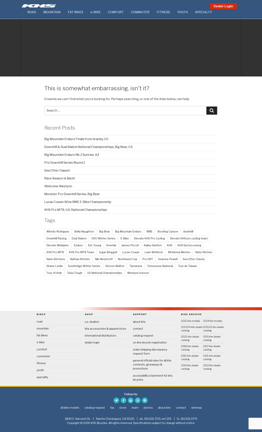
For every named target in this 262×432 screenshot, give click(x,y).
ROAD (31, 12)
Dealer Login (223, 6)
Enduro (78, 245)
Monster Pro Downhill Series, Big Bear (72, 194)
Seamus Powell (168, 259)
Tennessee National (160, 266)
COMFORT (116, 12)
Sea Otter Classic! (57, 170)
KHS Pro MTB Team (81, 252)
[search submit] (211, 111)
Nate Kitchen (203, 252)
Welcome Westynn (58, 186)
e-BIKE (96, 12)
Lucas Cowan (130, 252)
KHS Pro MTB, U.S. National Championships (75, 210)
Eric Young (94, 245)
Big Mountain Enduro (128, 231)
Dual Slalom (79, 238)
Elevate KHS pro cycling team (189, 238)
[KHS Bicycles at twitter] (116, 400)
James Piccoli (130, 245)
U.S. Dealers (92, 321)
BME (149, 231)
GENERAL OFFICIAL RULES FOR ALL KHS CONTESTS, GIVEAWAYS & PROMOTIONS (152, 364)
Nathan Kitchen (80, 259)
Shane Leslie (54, 266)
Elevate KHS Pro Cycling (149, 238)
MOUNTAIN (52, 12)
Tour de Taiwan (187, 266)
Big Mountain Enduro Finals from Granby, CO (76, 139)
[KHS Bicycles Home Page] (39, 5)
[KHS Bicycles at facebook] (123, 400)
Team (135, 407)
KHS (169, 245)
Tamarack (135, 266)
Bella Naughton (84, 231)
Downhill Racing (56, 238)
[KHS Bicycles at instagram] (138, 400)
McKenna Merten (179, 252)
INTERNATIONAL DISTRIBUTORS (100, 335)
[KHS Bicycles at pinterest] (145, 400)
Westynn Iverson (138, 272)
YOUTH (182, 12)
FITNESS (163, 12)
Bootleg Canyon (167, 231)
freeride (111, 245)
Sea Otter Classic (194, 259)
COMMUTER (140, 12)
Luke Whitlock (153, 252)
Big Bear (104, 231)
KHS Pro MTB (55, 252)
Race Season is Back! (59, 178)
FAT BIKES (75, 12)
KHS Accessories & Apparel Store (105, 328)
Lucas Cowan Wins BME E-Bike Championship (77, 202)
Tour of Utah (54, 272)
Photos (148, 407)
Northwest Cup (127, 259)
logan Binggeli (108, 252)
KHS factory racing (189, 245)
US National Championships (104, 272)
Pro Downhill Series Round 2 (64, 162)
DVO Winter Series (103, 238)
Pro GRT (147, 259)
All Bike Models (69, 407)
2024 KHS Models (212, 320)
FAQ (112, 407)
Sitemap (196, 407)
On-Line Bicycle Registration (150, 342)
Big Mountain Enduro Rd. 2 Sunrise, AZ (71, 155)
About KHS (139, 321)
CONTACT (138, 328)
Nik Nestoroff (104, 259)
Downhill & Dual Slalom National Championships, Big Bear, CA (88, 147)
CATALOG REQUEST (143, 335)
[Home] (24, 12)
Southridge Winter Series (84, 266)
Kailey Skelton (153, 245)
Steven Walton (114, 266)
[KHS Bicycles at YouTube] (130, 400)
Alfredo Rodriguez (57, 231)
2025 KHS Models (190, 320)
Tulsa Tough (74, 272)
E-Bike (124, 238)
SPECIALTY (203, 12)
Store (122, 407)
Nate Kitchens (55, 259)
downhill (188, 231)
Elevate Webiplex (57, 245)
